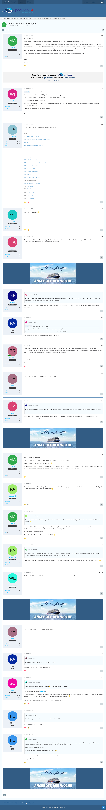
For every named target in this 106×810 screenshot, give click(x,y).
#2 (102, 88)
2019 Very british (28, 142)
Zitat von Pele (31, 658)
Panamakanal (37, 186)
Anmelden (86, 2)
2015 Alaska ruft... (28, 174)
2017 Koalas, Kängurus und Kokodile (32, 160)
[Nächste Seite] (14, 30)
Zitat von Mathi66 (32, 549)
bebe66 (43, 691)
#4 (102, 209)
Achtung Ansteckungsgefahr (33, 195)
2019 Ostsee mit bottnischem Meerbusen (33, 145)
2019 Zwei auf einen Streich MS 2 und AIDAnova (35, 148)
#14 (102, 545)
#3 (102, 124)
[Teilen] (103, 30)
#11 (102, 454)
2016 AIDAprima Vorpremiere (31, 171)
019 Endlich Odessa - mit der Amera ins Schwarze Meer (37, 139)
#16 (102, 626)
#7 (102, 317)
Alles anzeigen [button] (63, 331)
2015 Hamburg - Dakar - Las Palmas (32, 183)
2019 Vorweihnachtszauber (31, 136)
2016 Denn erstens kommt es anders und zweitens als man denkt (39, 162)
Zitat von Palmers (32, 715)
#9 (102, 373)
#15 (102, 572)
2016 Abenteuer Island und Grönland (36, 165)
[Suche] (101, 2)
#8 (102, 345)
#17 (102, 653)
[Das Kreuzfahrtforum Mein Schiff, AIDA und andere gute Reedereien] (53, 10)
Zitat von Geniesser (33, 405)
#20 (102, 734)
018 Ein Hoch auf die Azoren (31, 151)
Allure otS (29, 188)
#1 (102, 35)
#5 (102, 236)
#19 (102, 710)
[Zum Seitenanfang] (103, 807)
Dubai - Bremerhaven (31, 154)
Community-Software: (53, 807)
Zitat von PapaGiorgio (33, 516)
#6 (102, 290)
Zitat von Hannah (32, 294)
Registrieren (94, 2)
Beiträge (7, 54)
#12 (102, 483)
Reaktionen (7, 53)
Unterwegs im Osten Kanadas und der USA (37, 157)
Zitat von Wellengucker (34, 682)
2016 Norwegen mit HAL (29, 168)
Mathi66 (12, 26)
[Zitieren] (101, 66)
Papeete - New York (31, 192)
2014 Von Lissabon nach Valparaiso (32, 177)
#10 (102, 400)
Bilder (6, 56)
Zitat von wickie (32, 322)
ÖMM (28, 191)
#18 (102, 677)
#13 (102, 511)
